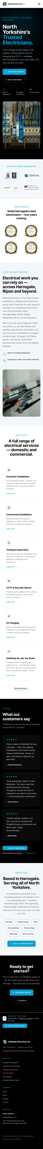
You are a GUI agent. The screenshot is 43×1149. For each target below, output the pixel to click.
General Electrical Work (11, 1080)
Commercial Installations (11, 1066)
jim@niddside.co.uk (10, 1117)
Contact (5, 1102)
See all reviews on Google (12, 853)
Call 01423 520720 (15, 72)
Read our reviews (26, 1018)
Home (5, 1092)
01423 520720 (8, 1114)
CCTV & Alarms (8, 1073)
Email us (23, 1000)
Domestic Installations (10, 1062)
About (5, 1095)
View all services (20, 688)
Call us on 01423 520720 (23, 944)
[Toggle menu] (39, 4)
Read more (30, 853)
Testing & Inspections (10, 1070)
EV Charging (7, 1077)
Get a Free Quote (15, 80)
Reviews (6, 1099)
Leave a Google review (16, 848)
